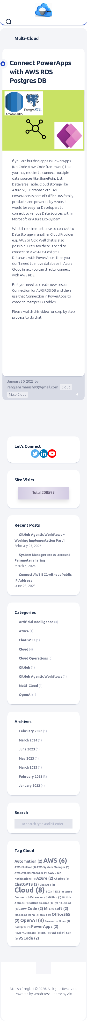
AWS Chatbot (25, 867)
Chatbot (61, 878)
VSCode (28, 938)
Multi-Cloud (17, 394)
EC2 (50, 891)
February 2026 (30, 731)
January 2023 (29, 786)
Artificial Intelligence (36, 622)
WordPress (42, 994)
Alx (69, 994)
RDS (45, 932)
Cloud (65, 387)
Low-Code (30, 908)
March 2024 (28, 740)
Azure (24, 631)
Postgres (22, 926)
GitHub (24, 667)
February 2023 (30, 777)
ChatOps (47, 884)
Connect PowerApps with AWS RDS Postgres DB (40, 71)
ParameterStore (57, 921)
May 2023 (26, 758)
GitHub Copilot (41, 902)
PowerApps (44, 926)
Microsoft (56, 908)
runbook (57, 932)
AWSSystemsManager (30, 872)
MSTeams (22, 914)
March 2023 (28, 767)
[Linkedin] (43, 453)
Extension (38, 897)
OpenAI (25, 695)
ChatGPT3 (27, 640)
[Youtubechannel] (52, 453)
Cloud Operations (33, 658)
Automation (28, 861)
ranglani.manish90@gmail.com (32, 387)
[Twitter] (35, 453)
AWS (55, 860)
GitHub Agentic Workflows (40, 676)
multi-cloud (41, 914)
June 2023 (27, 749)
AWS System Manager (52, 867)
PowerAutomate (27, 932)
